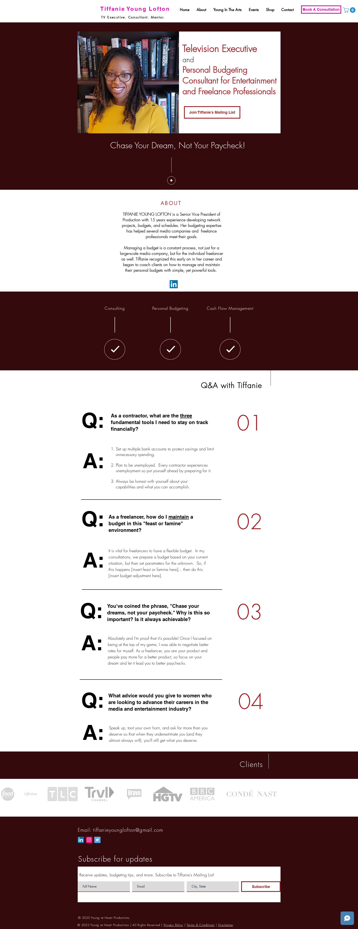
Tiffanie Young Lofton (135, 8)
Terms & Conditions (201, 925)
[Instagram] (89, 840)
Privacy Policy (173, 925)
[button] (350, 10)
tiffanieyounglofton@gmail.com (128, 830)
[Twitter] (97, 840)
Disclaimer (225, 925)
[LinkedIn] (174, 284)
